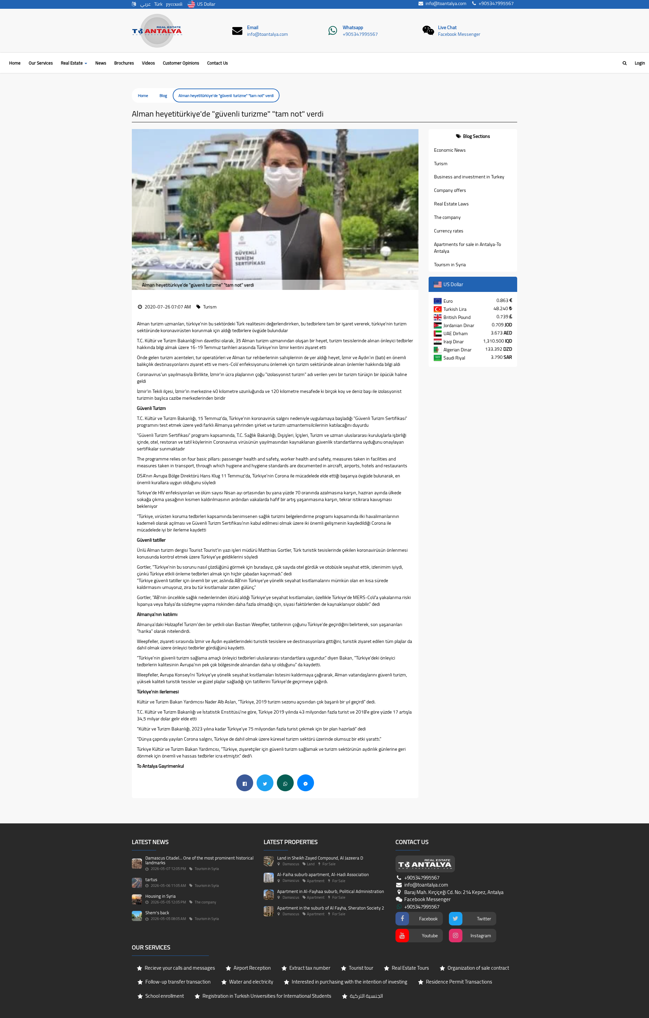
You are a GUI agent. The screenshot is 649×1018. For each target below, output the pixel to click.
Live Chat (447, 27)
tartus (151, 879)
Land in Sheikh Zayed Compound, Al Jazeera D (320, 858)
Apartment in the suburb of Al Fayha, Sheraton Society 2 (330, 908)
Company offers (450, 190)
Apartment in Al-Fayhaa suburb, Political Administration (330, 891)
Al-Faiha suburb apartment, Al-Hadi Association (323, 874)
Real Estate (72, 63)
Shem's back (157, 913)
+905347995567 (360, 34)
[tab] (473, 136)
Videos (148, 63)
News (100, 63)
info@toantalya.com (267, 34)
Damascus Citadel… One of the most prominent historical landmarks (199, 860)
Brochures (124, 63)
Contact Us (217, 63)
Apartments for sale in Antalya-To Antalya (467, 247)
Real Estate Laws (451, 203)
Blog (163, 95)
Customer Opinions (181, 63)
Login (640, 63)
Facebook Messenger (459, 34)
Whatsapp (353, 27)
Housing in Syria (160, 896)
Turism (441, 163)
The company (447, 217)
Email (252, 27)
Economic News (450, 150)
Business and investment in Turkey (469, 176)
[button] (137, 209)
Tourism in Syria (450, 264)
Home (15, 63)
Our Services (41, 63)
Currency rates (448, 230)
